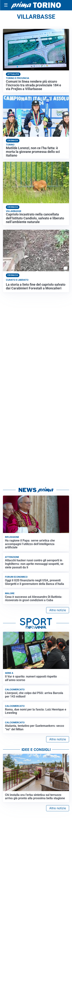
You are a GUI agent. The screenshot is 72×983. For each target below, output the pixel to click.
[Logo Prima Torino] (36, 5)
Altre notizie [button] (57, 610)
